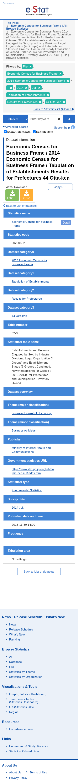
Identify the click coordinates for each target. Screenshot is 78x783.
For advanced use (21, 729)
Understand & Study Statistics (28, 746)
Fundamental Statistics (27, 490)
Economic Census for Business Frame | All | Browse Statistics (37, 27)
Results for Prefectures (27, 298)
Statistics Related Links (24, 751)
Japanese (8, 3)
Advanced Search (16, 126)
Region (14, 711)
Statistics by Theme (22, 671)
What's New (17, 634)
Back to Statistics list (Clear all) (53, 109)
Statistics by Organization (25, 676)
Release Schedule (21, 629)
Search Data (44, 131)
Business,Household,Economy (32, 413)
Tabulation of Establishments (30, 281)
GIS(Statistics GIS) (21, 706)
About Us (15, 772)
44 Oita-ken (19, 316)
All (10, 656)
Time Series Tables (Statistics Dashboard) (23, 700)
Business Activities (24, 430)
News (12, 624)
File (11, 666)
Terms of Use (38, 772)
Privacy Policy (18, 777)
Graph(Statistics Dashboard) (28, 694)
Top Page (12, 22)
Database (15, 661)
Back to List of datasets (21, 205)
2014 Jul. (18, 507)
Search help (62, 127)
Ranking (14, 639)
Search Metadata (19, 131)
